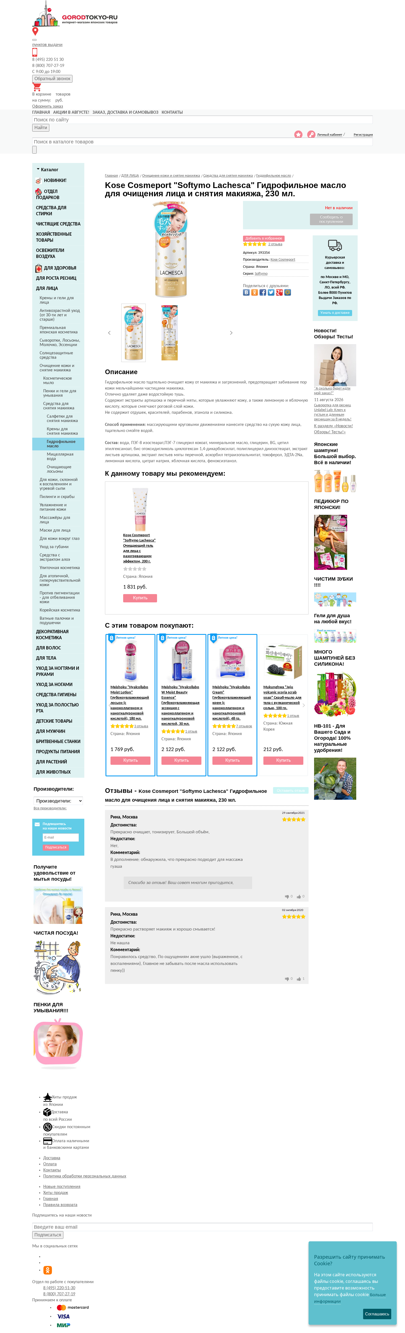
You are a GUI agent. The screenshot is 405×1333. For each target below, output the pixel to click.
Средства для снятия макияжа (58, 406)
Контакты (52, 1170)
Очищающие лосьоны (59, 469)
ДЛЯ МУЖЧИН (50, 731)
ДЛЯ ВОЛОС (48, 648)
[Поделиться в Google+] (279, 292)
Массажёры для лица (55, 520)
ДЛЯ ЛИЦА (47, 288)
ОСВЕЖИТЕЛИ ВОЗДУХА (50, 253)
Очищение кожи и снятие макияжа (57, 368)
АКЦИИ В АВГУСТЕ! (71, 112)
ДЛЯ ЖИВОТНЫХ (53, 772)
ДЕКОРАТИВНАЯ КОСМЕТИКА (52, 635)
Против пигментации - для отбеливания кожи (60, 597)
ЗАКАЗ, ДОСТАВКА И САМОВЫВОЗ (125, 112)
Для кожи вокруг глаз (60, 539)
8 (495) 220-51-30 (59, 1288)
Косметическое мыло (57, 380)
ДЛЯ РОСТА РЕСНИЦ (56, 278)
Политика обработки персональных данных (84, 1176)
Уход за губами (54, 547)
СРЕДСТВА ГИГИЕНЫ (56, 695)
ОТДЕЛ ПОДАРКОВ (48, 194)
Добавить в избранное (263, 238)
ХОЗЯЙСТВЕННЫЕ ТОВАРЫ (54, 237)
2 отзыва (275, 244)
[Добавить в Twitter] (271, 292)
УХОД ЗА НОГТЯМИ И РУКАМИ (57, 671)
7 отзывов (244, 726)
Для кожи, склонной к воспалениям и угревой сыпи (59, 484)
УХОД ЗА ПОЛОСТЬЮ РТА (57, 708)
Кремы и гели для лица (57, 300)
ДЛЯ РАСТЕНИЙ (51, 762)
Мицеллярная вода (60, 456)
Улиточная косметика (60, 568)
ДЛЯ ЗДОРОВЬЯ (60, 268)
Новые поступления (61, 1187)
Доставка (51, 1158)
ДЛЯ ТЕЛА (46, 658)
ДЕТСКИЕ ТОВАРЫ (54, 721)
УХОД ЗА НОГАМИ (54, 684)
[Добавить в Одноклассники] (254, 292)
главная (41, 112)
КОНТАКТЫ (172, 112)
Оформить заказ (47, 106)
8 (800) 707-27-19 (59, 1294)
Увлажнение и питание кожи (53, 507)
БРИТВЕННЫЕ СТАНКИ (58, 741)
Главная (50, 1199)
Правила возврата (60, 1205)
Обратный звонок (52, 78)
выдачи (47, 45)
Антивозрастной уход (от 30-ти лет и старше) (60, 315)
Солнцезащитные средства (56, 355)
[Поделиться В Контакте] (246, 292)
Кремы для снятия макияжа (62, 431)
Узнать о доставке (335, 313)
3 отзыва (141, 726)
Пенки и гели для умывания (59, 393)
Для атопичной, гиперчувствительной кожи (60, 580)
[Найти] (34, 150)
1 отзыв (191, 732)
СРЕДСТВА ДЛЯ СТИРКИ (51, 211)
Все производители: (50, 808)
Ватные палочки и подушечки (57, 620)
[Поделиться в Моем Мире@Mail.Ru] (287, 292)
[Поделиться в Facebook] (263, 292)
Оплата (50, 1164)
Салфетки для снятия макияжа (62, 418)
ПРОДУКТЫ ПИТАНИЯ (58, 752)
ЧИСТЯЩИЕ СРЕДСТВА (58, 224)
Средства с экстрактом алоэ (55, 557)
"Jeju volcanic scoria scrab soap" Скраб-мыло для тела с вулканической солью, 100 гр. (282, 697)
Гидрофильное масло (61, 444)
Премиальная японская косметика (59, 330)
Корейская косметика (60, 610)
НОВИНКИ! (55, 180)
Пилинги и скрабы (57, 497)
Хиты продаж (55, 1193)
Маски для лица (55, 530)
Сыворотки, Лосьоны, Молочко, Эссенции (60, 342)
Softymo (261, 274)
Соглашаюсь (377, 1314)
